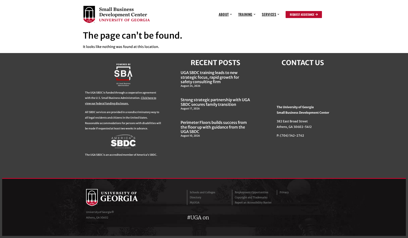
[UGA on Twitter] (222, 217)
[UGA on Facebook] (214, 217)
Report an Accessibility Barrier (253, 202)
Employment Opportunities (251, 192)
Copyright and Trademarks (251, 197)
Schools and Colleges (202, 192)
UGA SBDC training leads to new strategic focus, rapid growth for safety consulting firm (210, 77)
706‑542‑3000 (95, 222)
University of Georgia (118, 197)
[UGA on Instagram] (229, 217)
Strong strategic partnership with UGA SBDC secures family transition (215, 102)
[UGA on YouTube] (237, 217)
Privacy (284, 192)
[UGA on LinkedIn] (244, 217)
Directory (195, 197)
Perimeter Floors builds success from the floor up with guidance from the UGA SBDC (214, 127)
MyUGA (194, 202)
